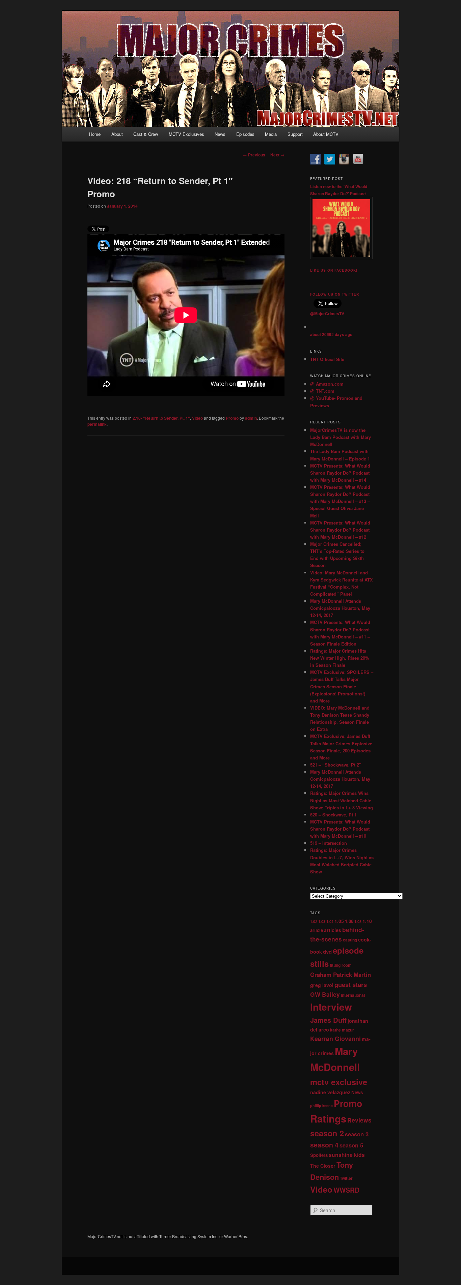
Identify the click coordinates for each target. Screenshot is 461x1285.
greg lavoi (321, 985)
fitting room (341, 965)
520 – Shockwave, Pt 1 (333, 814)
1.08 (357, 921)
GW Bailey (325, 994)
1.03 (321, 921)
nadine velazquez (330, 1092)
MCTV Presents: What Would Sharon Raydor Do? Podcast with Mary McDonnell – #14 (340, 472)
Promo (232, 418)
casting (350, 940)
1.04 (329, 921)
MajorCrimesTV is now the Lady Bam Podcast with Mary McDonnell (340, 437)
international (353, 995)
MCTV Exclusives (186, 134)
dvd (327, 951)
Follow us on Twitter (334, 294)
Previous (254, 155)
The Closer (322, 1165)
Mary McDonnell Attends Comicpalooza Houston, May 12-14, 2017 (340, 608)
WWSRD (346, 1190)
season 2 (327, 1133)
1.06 (349, 921)
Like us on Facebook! (333, 270)
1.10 (367, 921)
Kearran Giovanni (335, 1038)
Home (95, 134)
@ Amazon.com (327, 384)
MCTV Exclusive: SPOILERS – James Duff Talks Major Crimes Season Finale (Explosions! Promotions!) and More (341, 686)
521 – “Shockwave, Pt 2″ (335, 764)
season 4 (324, 1144)
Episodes (245, 134)
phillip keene (321, 1105)
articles (332, 930)
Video (197, 418)
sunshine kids (347, 1155)
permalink (97, 424)
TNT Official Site (327, 359)
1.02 (313, 921)
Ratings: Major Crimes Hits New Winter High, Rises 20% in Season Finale (339, 658)
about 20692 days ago (331, 334)
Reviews (359, 1120)
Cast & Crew (145, 134)
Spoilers (319, 1155)
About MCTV (325, 134)
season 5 (351, 1145)
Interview (331, 1007)
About (117, 134)
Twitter (346, 1178)
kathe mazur (342, 1030)
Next (277, 155)
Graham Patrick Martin (340, 974)
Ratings (328, 1118)
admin (251, 418)
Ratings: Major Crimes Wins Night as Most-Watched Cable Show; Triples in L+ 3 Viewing (341, 800)
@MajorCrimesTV (327, 313)
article (316, 930)
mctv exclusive (338, 1081)
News (220, 134)
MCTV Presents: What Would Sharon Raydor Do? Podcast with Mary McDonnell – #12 (340, 529)
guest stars (350, 984)
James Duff (328, 1020)
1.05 (339, 921)
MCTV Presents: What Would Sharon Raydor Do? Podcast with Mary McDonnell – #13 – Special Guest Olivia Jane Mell (340, 501)
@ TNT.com (322, 391)
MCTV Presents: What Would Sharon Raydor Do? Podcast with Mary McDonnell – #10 (340, 828)
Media (271, 134)
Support (295, 134)
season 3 (357, 1134)
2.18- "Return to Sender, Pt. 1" (161, 418)
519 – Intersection (328, 843)
